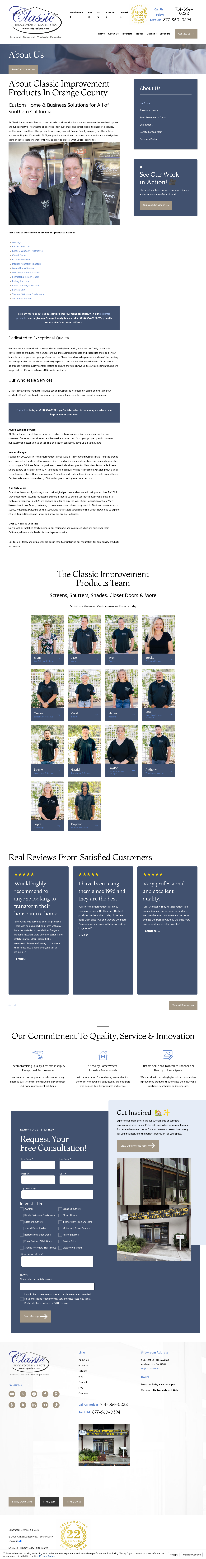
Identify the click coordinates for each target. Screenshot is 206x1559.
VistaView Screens (22, 299)
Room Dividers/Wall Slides (25, 286)
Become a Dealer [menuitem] (148, 139)
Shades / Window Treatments (28, 294)
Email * (63, 1174)
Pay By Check (74, 1502)
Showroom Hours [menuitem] (149, 110)
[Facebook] (45, 1394)
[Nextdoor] (45, 1405)
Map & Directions (150, 1369)
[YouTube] (12, 1394)
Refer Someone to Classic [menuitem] (153, 118)
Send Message (31, 1316)
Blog (90, 15)
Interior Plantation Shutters (26, 264)
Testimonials (76, 15)
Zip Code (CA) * (28, 1189)
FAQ (98, 15)
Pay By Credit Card (22, 1502)
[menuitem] (13, 1548)
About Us (84, 1360)
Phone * (25, 1174)
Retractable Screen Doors (25, 277)
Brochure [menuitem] (165, 34)
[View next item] (15, 1005)
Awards (124, 15)
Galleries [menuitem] (152, 34)
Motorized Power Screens (26, 273)
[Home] (36, 22)
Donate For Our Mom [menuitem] (151, 132)
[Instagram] (34, 1394)
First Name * (27, 1159)
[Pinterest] (56, 1394)
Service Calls (19, 290)
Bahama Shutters (21, 247)
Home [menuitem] (101, 34)
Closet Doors (19, 255)
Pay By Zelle (49, 1502)
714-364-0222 (184, 11)
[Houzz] (23, 1405)
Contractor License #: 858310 (24, 1530)
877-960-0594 (177, 20)
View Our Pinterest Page (134, 1146)
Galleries (83, 1371)
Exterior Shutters (21, 260)
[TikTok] (56, 1405)
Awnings (16, 242)
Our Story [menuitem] (145, 103)
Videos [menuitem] (139, 34)
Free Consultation (21, 70)
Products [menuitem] (127, 34)
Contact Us (184, 34)
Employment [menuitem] (146, 125)
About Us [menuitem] (113, 34)
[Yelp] (12, 1405)
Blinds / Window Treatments (27, 251)
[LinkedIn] (34, 1405)
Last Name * (65, 1159)
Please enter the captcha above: (36, 1279)
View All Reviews (181, 1005)
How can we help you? (32, 1254)
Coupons (110, 15)
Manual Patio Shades (23, 268)
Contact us (22, 410)
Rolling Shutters (20, 281)
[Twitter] (23, 1394)
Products (83, 1366)
